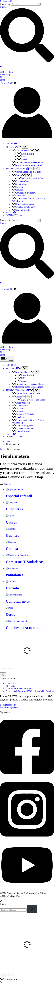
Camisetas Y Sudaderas (25, 193)
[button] (27, 77)
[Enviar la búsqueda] (39, 4)
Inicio (2, 449)
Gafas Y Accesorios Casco (33, 178)
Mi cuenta (10, 686)
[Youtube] (27, 888)
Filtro (2, 80)
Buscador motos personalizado (29, 165)
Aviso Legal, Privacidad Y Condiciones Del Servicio (30, 691)
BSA (23, 156)
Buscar (3, 904)
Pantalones (20, 195)
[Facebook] (27, 777)
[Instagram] (27, 839)
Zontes (24, 159)
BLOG (9, 212)
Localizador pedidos (9, 707)
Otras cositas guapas (24, 204)
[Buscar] (32, 909)
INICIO (10, 143)
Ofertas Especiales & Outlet (27, 172)
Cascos (18, 175)
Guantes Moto (21, 184)
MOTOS (10, 147)
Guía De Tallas (12, 683)
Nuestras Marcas (22, 150)
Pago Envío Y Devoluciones (19, 688)
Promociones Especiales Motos (29, 162)
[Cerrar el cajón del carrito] (3, 674)
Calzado (19, 187)
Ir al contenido (6, 1)
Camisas (19, 190)
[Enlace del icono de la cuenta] (27, 138)
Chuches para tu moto (25, 207)
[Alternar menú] (25, 147)
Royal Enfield (27, 154)
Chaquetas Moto (22, 181)
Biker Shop (5, 74)
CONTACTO (13, 215)
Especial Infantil (22, 210)
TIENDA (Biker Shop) (16, 168)
